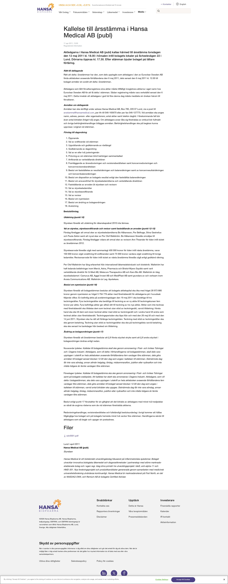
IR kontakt (165, 516)
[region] (114, 580)
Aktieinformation (168, 522)
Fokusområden (80, 12)
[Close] (224, 579)
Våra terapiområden (138, 511)
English (183, 4)
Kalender (164, 511)
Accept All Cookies (183, 579)
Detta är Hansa (136, 505)
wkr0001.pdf (72, 435)
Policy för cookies (105, 561)
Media (141, 12)
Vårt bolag (64, 12)
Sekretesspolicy (78, 561)
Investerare (127, 12)
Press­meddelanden (138, 516)
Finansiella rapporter (170, 505)
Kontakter (167, 4)
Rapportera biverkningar (108, 511)
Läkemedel (112, 12)
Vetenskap (97, 12)
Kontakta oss (103, 505)
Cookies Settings (161, 579)
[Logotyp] (45, 8)
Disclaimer (102, 516)
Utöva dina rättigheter (49, 561)
